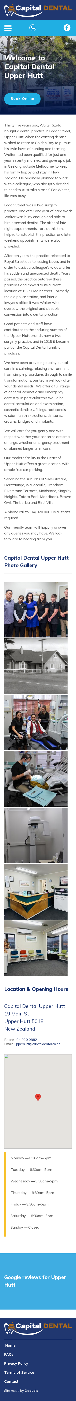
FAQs (9, 1354)
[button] (36, 636)
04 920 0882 (26, 1039)
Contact (11, 1381)
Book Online (22, 98)
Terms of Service (19, 1372)
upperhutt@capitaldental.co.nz (37, 1044)
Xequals (31, 1390)
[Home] (38, 12)
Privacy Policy (16, 1363)
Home (10, 1345)
